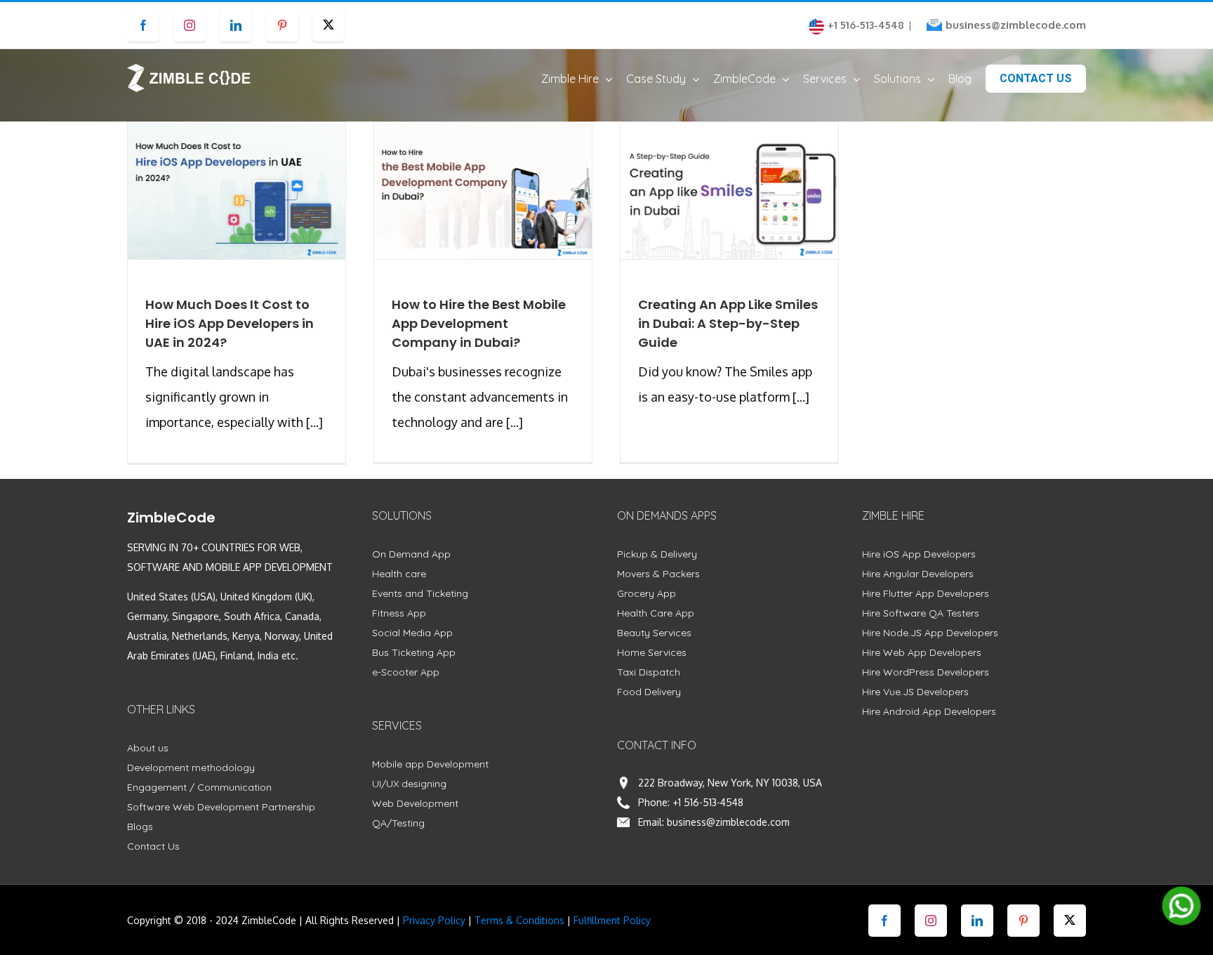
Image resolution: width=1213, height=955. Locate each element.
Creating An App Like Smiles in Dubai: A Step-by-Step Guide (728, 323)
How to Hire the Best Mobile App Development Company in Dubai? (479, 323)
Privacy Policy (434, 920)
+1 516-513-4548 (707, 802)
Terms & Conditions (519, 920)
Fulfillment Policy (612, 920)
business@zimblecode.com (1016, 25)
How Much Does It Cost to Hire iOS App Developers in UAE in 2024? (229, 323)
